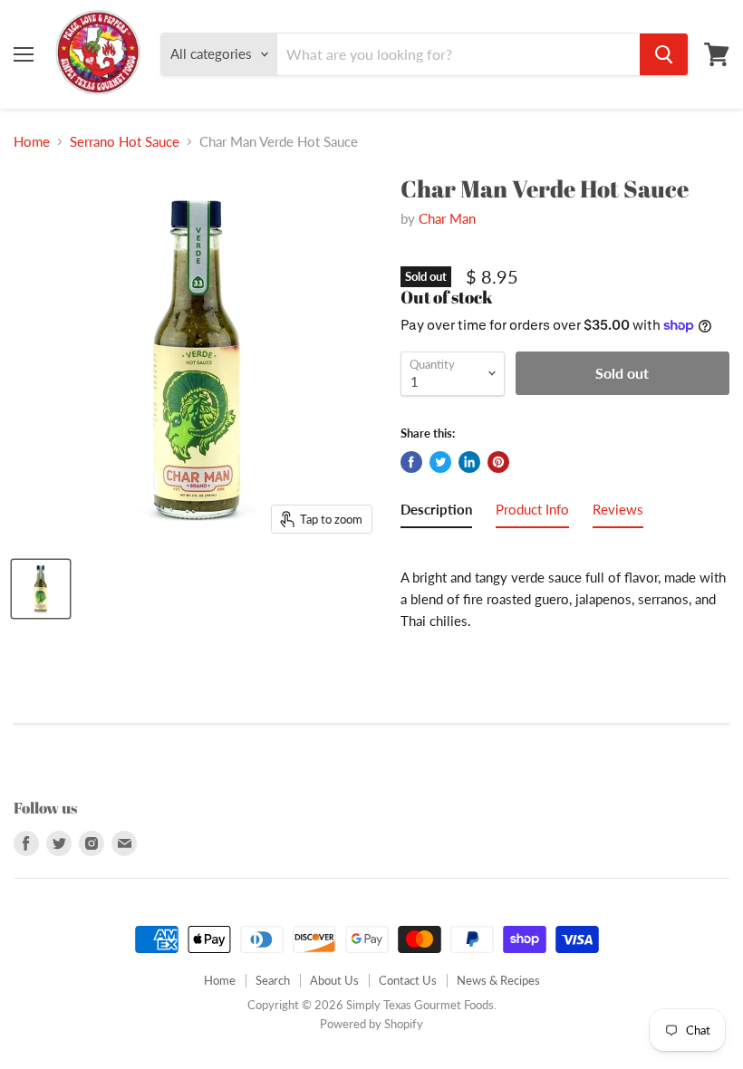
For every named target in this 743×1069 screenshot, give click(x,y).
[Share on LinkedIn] (469, 462)
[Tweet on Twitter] (440, 462)
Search (273, 980)
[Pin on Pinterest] (498, 462)
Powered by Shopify (371, 1023)
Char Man (447, 218)
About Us (334, 980)
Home (32, 141)
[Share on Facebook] (411, 462)
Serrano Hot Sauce (124, 141)
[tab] (436, 512)
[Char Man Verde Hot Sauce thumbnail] (41, 589)
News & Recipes (498, 980)
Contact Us (408, 980)
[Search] (664, 54)
